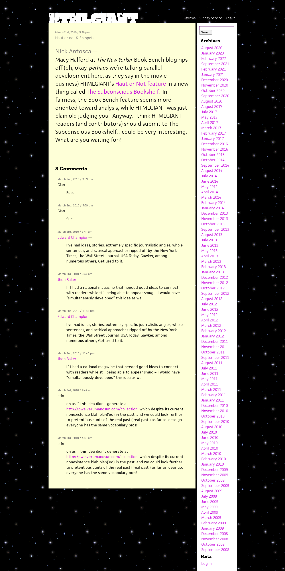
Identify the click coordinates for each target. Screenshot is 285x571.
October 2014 (212, 159)
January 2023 (212, 53)
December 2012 (214, 277)
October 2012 (212, 288)
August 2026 (211, 47)
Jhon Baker (66, 279)
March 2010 (211, 453)
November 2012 (214, 282)
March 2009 (211, 517)
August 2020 (211, 101)
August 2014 (211, 170)
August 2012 (211, 298)
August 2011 (211, 362)
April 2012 (209, 320)
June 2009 (209, 501)
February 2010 (213, 458)
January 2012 (212, 336)
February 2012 (213, 330)
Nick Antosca (73, 51)
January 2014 (212, 208)
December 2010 (214, 405)
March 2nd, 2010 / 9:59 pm (75, 179)
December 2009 (214, 469)
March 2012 (211, 325)
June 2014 (209, 181)
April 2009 (209, 512)
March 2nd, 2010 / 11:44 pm (75, 311)
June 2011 (209, 373)
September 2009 (215, 485)
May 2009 (209, 506)
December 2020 (214, 79)
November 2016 (214, 149)
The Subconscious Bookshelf (123, 91)
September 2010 (215, 421)
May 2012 (209, 314)
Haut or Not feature (140, 83)
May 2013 (209, 250)
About (230, 18)
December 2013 (214, 213)
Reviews (189, 18)
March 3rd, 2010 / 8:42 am (74, 390)
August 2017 (211, 106)
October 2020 (212, 90)
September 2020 (215, 95)
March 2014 (211, 197)
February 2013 (213, 266)
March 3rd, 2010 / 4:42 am (74, 438)
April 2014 (209, 192)
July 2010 (209, 432)
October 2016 (212, 154)
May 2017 (209, 117)
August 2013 (211, 234)
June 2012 (209, 309)
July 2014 (209, 176)
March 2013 (211, 261)
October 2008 (212, 544)
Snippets (86, 37)
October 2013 (212, 224)
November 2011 (214, 346)
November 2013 (214, 218)
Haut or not (65, 37)
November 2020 (214, 85)
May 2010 (209, 442)
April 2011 (209, 384)
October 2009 (212, 480)
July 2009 (209, 496)
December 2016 (214, 143)
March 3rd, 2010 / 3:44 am (74, 232)
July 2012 (209, 304)
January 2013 (212, 272)
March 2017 (211, 127)
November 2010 (214, 410)
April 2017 (209, 122)
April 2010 (209, 448)
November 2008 (214, 539)
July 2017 (209, 111)
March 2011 (211, 389)
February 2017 (213, 133)
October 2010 (212, 416)
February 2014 (213, 202)
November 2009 (214, 474)
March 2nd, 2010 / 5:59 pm (75, 205)
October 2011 (212, 352)
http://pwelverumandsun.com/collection (102, 409)
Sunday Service (210, 18)
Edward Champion (72, 237)
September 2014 (215, 165)
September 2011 (215, 357)
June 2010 (209, 437)
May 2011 (209, 378)
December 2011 (214, 341)
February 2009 (213, 523)
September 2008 (215, 549)
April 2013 (209, 256)
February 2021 (213, 69)
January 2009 (212, 528)
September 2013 (215, 229)
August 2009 (211, 490)
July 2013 (209, 240)
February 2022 (213, 58)
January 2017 (212, 138)
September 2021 (215, 63)
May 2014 (209, 186)
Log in (206, 563)
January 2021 (212, 74)
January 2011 (212, 400)
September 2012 (215, 293)
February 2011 (213, 394)
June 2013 (209, 245)
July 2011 (209, 368)
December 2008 (214, 533)
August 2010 (211, 426)
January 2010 (212, 464)
